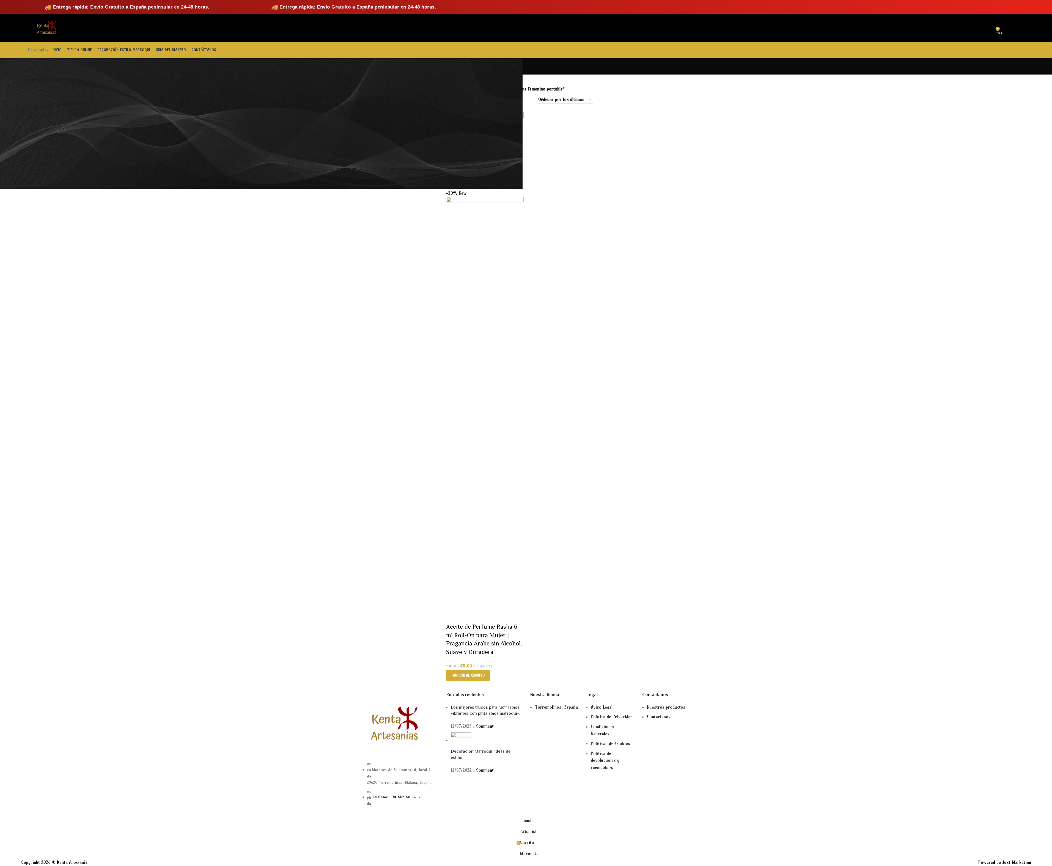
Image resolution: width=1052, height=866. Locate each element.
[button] (468, 675)
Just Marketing (1016, 862)
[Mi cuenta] (980, 28)
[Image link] (392, 724)
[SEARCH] (126, 28)
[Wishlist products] (990, 28)
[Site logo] (45, 27)
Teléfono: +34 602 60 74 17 (396, 796)
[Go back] (355, 66)
